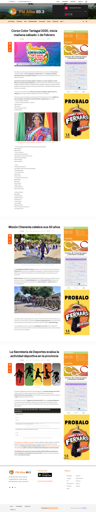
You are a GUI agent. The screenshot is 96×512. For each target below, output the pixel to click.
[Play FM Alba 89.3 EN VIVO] (66, 8)
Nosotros (72, 1)
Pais (25, 21)
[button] (86, 1)
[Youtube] (86, 21)
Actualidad (11, 21)
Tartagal (19, 21)
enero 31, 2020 (29, 39)
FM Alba (22, 39)
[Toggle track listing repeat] (71, 14)
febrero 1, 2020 (29, 231)
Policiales (42, 21)
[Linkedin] (15, 487)
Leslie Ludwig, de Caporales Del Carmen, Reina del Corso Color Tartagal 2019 (29, 142)
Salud (49, 21)
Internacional (33, 21)
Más (61, 21)
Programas (65, 1)
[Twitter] (83, 21)
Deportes (55, 21)
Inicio (58, 1)
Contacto (80, 1)
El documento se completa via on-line (24, 442)
